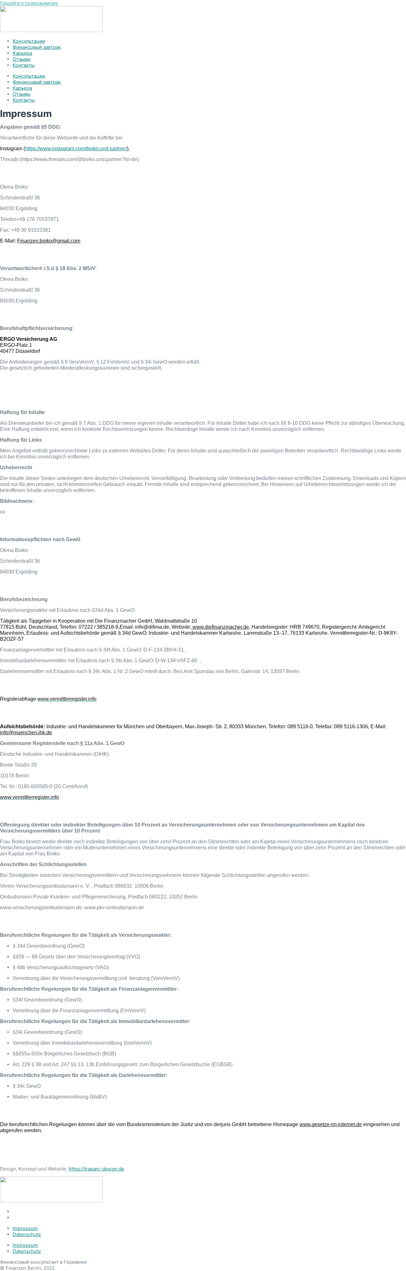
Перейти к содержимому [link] (29, 3)
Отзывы (21, 59)
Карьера (22, 53)
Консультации (29, 41)
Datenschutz (27, 1234)
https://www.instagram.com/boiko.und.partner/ (76, 148)
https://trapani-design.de (96, 1169)
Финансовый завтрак (37, 47)
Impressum (25, 1228)
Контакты (24, 65)
